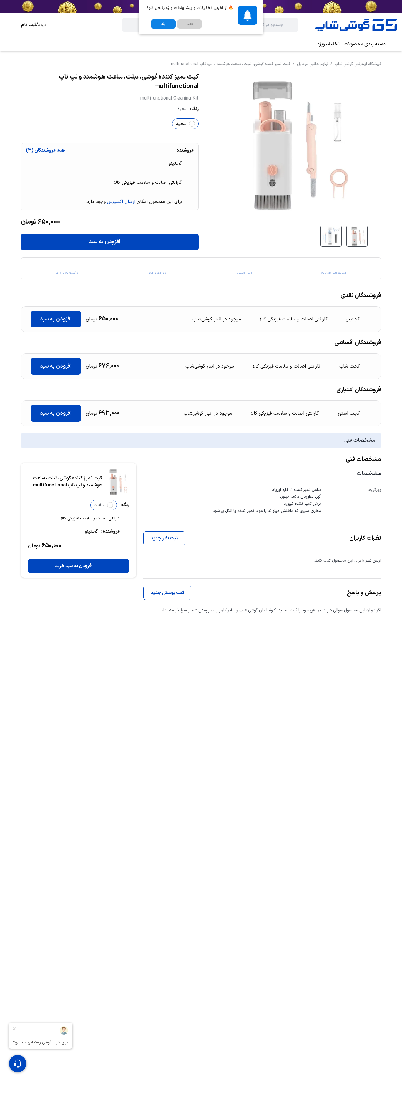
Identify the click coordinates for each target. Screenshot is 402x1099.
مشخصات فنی (359, 440)
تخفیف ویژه (329, 44)
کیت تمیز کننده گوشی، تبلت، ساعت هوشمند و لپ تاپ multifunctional (230, 64)
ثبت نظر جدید (164, 538)
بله (163, 24)
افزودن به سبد (104, 242)
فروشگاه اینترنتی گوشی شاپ (358, 64)
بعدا (189, 24)
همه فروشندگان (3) (45, 150)
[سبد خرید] (9, 24)
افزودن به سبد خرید (74, 566)
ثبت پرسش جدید (167, 592)
